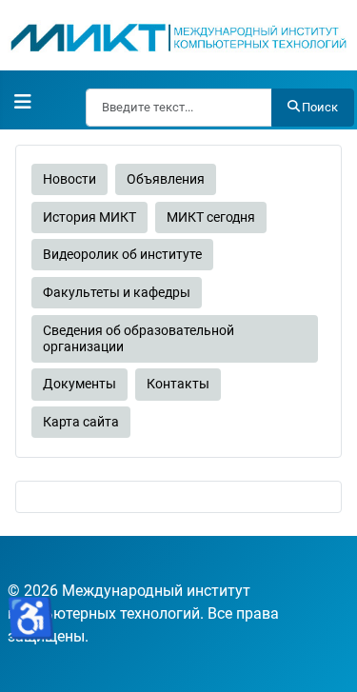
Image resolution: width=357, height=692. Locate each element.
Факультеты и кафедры (116, 293)
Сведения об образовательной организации (138, 339)
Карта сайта (81, 422)
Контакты (178, 384)
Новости (69, 179)
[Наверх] (324, 657)
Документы (79, 384)
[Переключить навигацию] (23, 102)
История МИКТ (89, 217)
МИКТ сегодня (211, 217)
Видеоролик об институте (122, 255)
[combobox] (179, 108)
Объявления (166, 179)
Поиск (320, 107)
